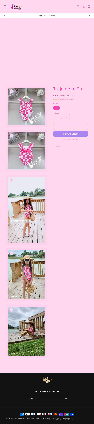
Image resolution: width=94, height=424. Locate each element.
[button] (5, 6)
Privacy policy (57, 419)
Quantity (56, 113)
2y (58, 108)
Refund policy (46, 419)
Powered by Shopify (33, 418)
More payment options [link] (70, 139)
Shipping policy (68, 419)
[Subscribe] (66, 398)
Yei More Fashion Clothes (19, 418)
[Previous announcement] (4, 15)
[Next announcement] (89, 15)
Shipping (56, 99)
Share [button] (58, 146)
